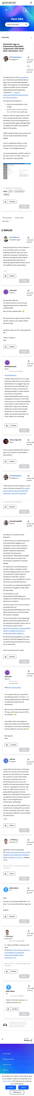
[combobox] (17, 24)
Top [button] (2, 1039)
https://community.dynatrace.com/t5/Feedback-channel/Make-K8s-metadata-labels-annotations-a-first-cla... (16, 854)
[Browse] (7, 10)
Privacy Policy (7, 1081)
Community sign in (26, 10)
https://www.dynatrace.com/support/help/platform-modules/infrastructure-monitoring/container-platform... (16, 630)
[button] (10, 1087)
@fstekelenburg (11, 375)
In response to (17, 371)
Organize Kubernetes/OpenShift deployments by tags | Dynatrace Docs (15, 95)
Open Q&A (5, 37)
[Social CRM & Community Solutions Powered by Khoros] (28, 1040)
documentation (23, 77)
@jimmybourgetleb (14, 687)
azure (10, 191)
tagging (6, 194)
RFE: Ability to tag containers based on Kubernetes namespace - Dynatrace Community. (16, 490)
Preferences (17, 1092)
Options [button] (31, 37)
